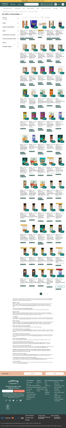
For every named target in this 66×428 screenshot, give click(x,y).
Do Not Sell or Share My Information (44, 418)
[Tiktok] (17, 400)
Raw (46, 387)
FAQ (54, 373)
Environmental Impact (31, 387)
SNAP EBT (28, 399)
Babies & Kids (57, 395)
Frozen (61, 8)
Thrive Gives (29, 389)
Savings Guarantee (30, 395)
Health (55, 394)
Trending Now (18, 8)
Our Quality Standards (31, 385)
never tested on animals (25, 318)
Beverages (55, 8)
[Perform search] (25, 4)
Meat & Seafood (30, 8)
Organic (46, 390)
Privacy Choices (55, 415)
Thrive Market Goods (7, 8)
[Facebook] (6, 400)
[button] (63, 4)
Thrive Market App (30, 397)
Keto (46, 382)
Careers (38, 390)
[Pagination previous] (37, 293)
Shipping (39, 385)
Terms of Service (29, 415)
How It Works (29, 382)
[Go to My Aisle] (5, 4)
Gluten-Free (47, 385)
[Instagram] (10, 400)
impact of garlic (25, 312)
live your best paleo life (22, 363)
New (24, 8)
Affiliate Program (40, 389)
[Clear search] (38, 4)
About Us (28, 384)
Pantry (37, 8)
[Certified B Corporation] (8, 407)
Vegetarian (47, 392)
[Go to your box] (63, 4)
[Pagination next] (47, 293)
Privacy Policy (41, 415)
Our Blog (28, 390)
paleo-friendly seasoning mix (39, 342)
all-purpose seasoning (41, 346)
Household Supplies (58, 399)
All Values (47, 394)
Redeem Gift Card (41, 387)
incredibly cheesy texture (37, 335)
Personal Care (57, 397)
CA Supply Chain (29, 417)
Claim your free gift (47, 4)
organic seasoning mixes (27, 329)
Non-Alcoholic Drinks (59, 392)
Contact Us (39, 382)
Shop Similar (61, 275)
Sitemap (27, 419)
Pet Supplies (57, 400)
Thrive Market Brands (31, 394)
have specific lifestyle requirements (29, 305)
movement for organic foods (29, 322)
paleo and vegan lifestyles (37, 358)
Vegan (46, 389)
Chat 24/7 (33, 373)
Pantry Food (57, 384)
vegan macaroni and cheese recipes (30, 354)
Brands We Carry (30, 392)
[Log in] (55, 4)
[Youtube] (13, 400)
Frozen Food (57, 390)
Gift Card (56, 382)
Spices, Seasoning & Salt (20, 11)
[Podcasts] (20, 400)
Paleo (46, 384)
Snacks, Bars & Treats (46, 8)
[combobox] (31, 4)
